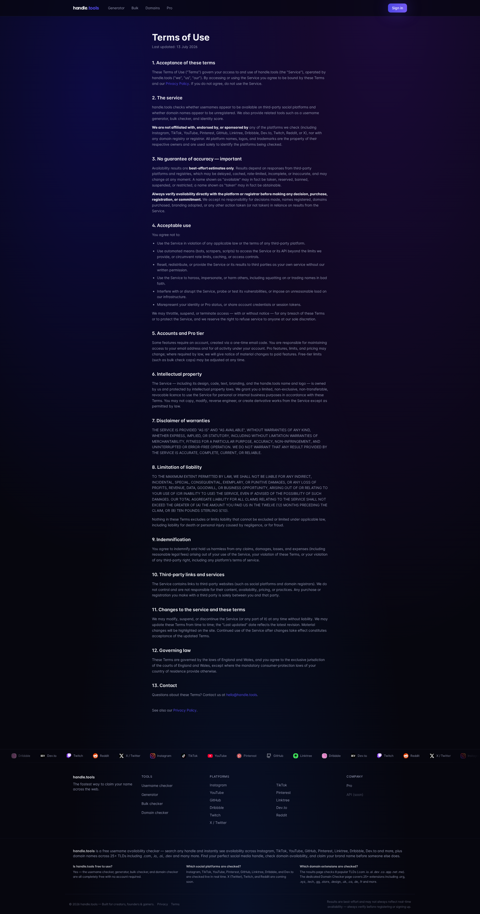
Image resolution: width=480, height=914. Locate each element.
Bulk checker (152, 803)
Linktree (217, 756)
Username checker (157, 785)
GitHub (189, 756)
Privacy (162, 904)
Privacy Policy (177, 83)
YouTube (132, 756)
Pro (169, 8)
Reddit (15, 756)
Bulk (135, 8)
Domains (153, 8)
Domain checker (155, 812)
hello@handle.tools (241, 695)
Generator (116, 8)
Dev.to (273, 756)
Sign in (397, 8)
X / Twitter (44, 756)
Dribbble (246, 756)
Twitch (299, 756)
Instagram (75, 756)
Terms (175, 904)
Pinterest (160, 756)
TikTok (103, 756)
